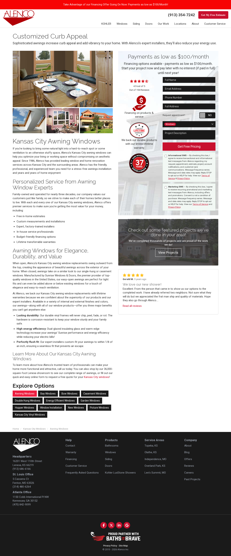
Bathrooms (111, 445)
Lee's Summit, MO (155, 472)
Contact (70, 445)
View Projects (168, 252)
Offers (188, 459)
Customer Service (76, 465)
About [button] (195, 23)
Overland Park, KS (155, 465)
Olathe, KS (151, 452)
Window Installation (51, 407)
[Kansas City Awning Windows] (63, 79)
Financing (71, 459)
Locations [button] (180, 23)
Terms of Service (200, 204)
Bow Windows (69, 393)
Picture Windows (99, 407)
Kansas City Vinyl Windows (30, 414)
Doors (108, 465)
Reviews (189, 465)
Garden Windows (90, 400)
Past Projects (192, 479)
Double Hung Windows (27, 400)
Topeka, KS (151, 445)
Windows (110, 452)
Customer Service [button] (215, 23)
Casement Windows (94, 393)
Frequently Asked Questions (82, 472)
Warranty (71, 452)
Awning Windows (24, 393)
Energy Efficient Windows (60, 400)
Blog (186, 452)
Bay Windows (48, 393)
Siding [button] (136, 23)
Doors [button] (148, 23)
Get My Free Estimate (213, 15)
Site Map (123, 545)
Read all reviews (132, 306)
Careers (189, 472)
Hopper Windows (24, 407)
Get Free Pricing (189, 146)
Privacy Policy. (183, 178)
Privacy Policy (174, 207)
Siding (108, 459)
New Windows (76, 407)
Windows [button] (122, 23)
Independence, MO (155, 459)
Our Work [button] (163, 23)
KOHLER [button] (106, 23)
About (187, 445)
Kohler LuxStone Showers (120, 472)
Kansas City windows (96, 377)
